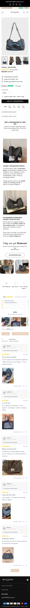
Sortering (12, 339)
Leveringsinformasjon (9, 112)
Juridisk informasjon (7, 585)
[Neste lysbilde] (27, 321)
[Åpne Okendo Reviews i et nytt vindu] (7, 329)
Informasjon (5, 589)
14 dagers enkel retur (9, 116)
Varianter (5, 89)
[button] (10, 70)
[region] (15, 321)
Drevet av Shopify (24, 606)
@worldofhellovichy (15, 255)
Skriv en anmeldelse (21, 334)
